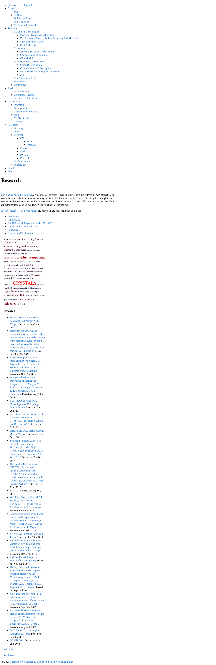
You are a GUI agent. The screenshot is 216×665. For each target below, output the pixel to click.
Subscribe (8, 649)
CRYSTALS (26, 58)
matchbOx (7, 253)
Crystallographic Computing (34, 54)
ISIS (23, 265)
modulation (21, 262)
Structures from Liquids (32, 41)
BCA (13, 278)
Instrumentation (21, 91)
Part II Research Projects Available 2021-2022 (31, 223)
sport (5, 299)
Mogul (30, 141)
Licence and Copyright (26, 111)
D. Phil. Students (22, 18)
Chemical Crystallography (21, 4)
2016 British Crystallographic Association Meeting (24, 632)
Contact (11, 171)
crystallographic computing (24, 257)
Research (12, 28)
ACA (28, 268)
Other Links (20, 164)
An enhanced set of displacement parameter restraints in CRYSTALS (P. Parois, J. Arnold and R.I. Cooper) (26, 419)
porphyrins (36, 250)
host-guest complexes (19, 253)
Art (38, 284)
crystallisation (12, 291)
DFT (24, 271)
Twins (17, 131)
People (11, 8)
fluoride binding (20, 268)
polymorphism (12, 299)
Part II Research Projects (26, 78)
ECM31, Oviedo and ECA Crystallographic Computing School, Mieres (24, 404)
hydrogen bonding (9, 275)
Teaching (18, 128)
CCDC (23, 138)
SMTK (42, 295)
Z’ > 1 (23, 74)
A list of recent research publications (19, 210)
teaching (33, 246)
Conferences (20, 84)
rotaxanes (21, 243)
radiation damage (31, 243)
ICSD (23, 151)
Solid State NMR (28, 44)
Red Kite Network (10, 261)
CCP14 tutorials (22, 118)
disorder (7, 239)
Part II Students (21, 21)
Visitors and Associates (26, 24)
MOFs (14, 239)
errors (15, 287)
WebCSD (31, 144)
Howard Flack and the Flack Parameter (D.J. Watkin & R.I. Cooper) (25, 321)
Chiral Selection (37, 268)
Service (11, 88)
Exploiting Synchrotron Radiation (37, 34)
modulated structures (13, 271)
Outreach (21, 304)
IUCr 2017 (15, 490)
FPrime (24, 148)
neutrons (29, 250)
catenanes (19, 278)
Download (19, 104)
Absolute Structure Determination (37, 51)
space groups (25, 291)
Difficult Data (17, 295)
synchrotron (8, 284)
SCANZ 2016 (17, 640)
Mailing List (20, 121)
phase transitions (23, 288)
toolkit (26, 275)
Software (18, 134)
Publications (20, 81)
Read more (9, 655)
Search (11, 168)
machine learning (25, 239)
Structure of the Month (26, 98)
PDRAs (18, 14)
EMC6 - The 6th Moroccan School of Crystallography (23, 558)
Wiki (16, 114)
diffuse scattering (35, 288)
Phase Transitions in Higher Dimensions (40, 71)
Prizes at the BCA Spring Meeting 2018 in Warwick (27, 432)
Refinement (19, 48)
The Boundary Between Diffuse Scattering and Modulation (50, 38)
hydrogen (19, 275)
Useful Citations (22, 161)
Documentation (21, 108)
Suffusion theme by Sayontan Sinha (55, 661)
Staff (16, 11)
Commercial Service (24, 94)
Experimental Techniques (26, 31)
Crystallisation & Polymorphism (36, 68)
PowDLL (25, 158)
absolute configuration (16, 246)
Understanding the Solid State (29, 61)
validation (29, 262)
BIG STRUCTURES (30, 278)
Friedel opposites (34, 271)
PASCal (24, 154)
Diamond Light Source (15, 249)
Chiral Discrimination (31, 64)
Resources (13, 124)
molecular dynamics (32, 295)
